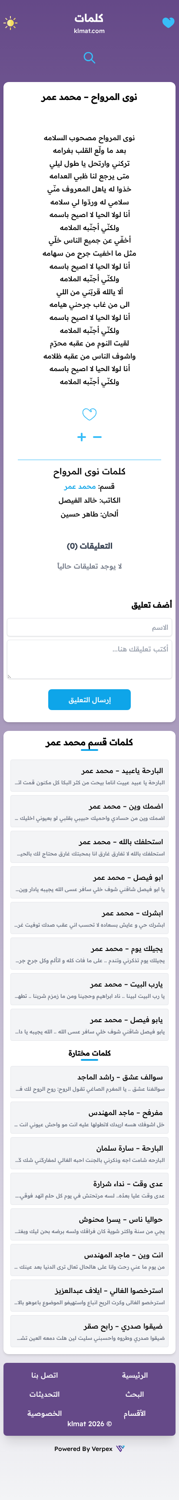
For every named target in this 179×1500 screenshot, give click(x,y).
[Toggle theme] (10, 23)
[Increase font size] (82, 437)
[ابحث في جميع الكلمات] (89, 58)
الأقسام (135, 1413)
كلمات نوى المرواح (89, 471)
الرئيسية (135, 1375)
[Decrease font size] (97, 437)
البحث (135, 1394)
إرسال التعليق (90, 699)
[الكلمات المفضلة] (168, 22)
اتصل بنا (44, 1375)
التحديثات (45, 1394)
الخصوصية (44, 1413)
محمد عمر (80, 486)
